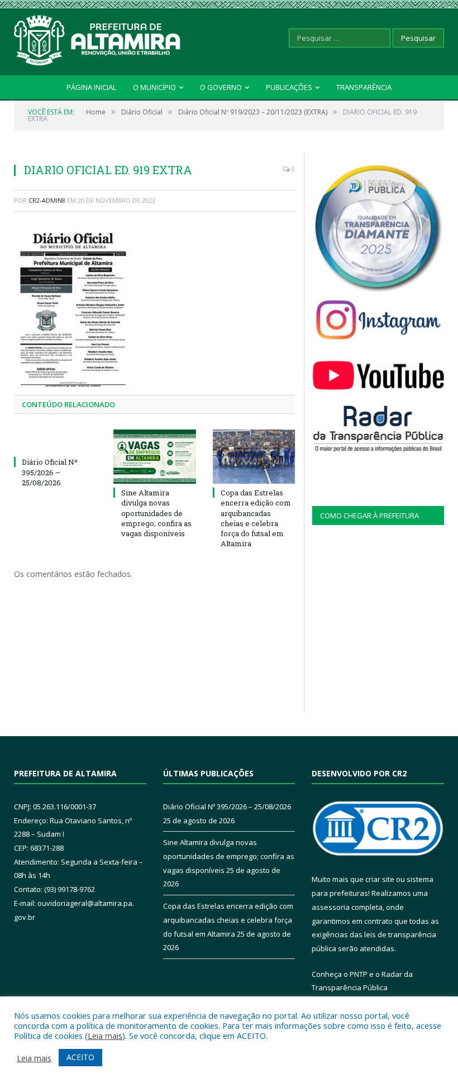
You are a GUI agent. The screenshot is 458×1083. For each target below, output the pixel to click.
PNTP (359, 974)
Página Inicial (91, 87)
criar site (379, 879)
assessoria (331, 907)
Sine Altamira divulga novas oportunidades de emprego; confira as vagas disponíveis (156, 513)
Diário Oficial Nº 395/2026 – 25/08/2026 (50, 472)
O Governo (221, 87)
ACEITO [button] (80, 1057)
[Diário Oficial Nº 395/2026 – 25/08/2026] (55, 441)
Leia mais (105, 1035)
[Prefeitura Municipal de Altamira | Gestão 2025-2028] (98, 37)
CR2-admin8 (46, 200)
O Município (154, 87)
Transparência (364, 87)
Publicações (289, 87)
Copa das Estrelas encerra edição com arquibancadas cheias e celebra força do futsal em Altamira (256, 518)
